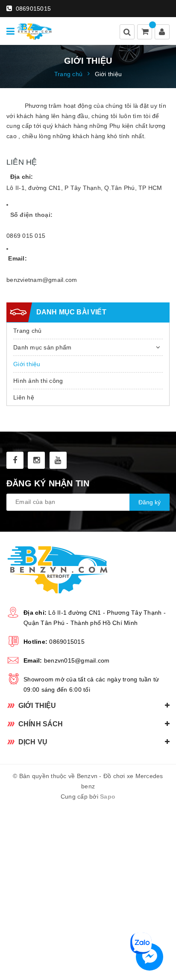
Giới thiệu (27, 364)
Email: (17, 258)
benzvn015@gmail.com (77, 660)
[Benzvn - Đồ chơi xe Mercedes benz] (34, 31)
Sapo (107, 796)
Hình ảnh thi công (38, 380)
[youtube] (58, 460)
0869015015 (32, 8)
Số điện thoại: (30, 214)
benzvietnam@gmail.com (41, 279)
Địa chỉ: (21, 176)
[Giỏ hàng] (145, 32)
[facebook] (14, 460)
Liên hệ (23, 397)
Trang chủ (27, 330)
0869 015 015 (25, 235)
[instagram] (36, 460)
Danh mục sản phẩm (42, 347)
